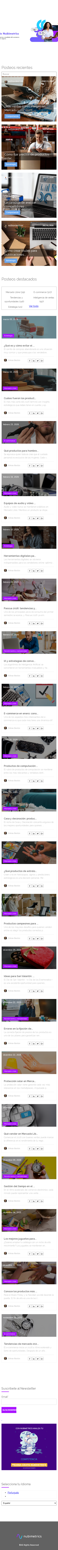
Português (13, 1492)
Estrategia (10, 164)
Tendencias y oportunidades (14, 299)
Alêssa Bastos (15, 81)
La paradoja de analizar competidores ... (20, 204)
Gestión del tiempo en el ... (19, 1186)
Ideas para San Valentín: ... (19, 976)
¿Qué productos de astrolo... (20, 871)
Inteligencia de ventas (43, 299)
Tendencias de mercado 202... (21, 1343)
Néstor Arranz (16, 177)
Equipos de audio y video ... (20, 503)
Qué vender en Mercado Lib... (21, 1133)
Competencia (12, 116)
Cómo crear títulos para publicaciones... (20, 252)
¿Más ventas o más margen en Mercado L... (25, 108)
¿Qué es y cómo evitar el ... (19, 345)
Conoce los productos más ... (20, 1291)
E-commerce (43, 292)
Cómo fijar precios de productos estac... (26, 156)
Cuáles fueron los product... (20, 398)
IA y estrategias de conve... (19, 661)
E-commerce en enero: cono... (21, 713)
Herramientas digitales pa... (20, 555)
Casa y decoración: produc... (20, 818)
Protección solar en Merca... (20, 1081)
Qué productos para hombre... (21, 450)
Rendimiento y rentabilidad (15, 651)
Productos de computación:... (21, 766)
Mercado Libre (15, 292)
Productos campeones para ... (21, 923)
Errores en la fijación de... (18, 1028)
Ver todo (34, 306)
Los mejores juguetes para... (20, 1238)
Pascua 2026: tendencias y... (20, 608)
